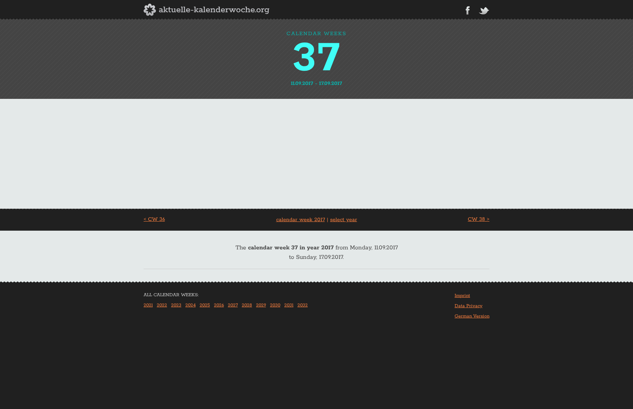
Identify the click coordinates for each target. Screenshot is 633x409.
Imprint (462, 295)
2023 (176, 305)
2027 (233, 305)
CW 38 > (478, 219)
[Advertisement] (316, 154)
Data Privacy (468, 306)
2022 (162, 305)
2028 (247, 305)
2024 (190, 305)
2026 (219, 305)
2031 (288, 305)
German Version (472, 316)
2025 (205, 305)
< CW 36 (154, 219)
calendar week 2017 (300, 219)
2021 (148, 305)
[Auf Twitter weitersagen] (483, 11)
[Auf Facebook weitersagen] (467, 10)
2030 (275, 305)
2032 (302, 305)
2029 (261, 305)
